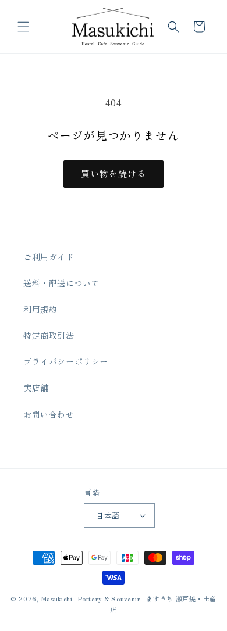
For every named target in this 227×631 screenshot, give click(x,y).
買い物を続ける (113, 173)
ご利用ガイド (49, 257)
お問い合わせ (49, 414)
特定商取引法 (49, 335)
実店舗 (36, 387)
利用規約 (40, 309)
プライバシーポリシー (65, 361)
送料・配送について (61, 283)
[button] (23, 27)
